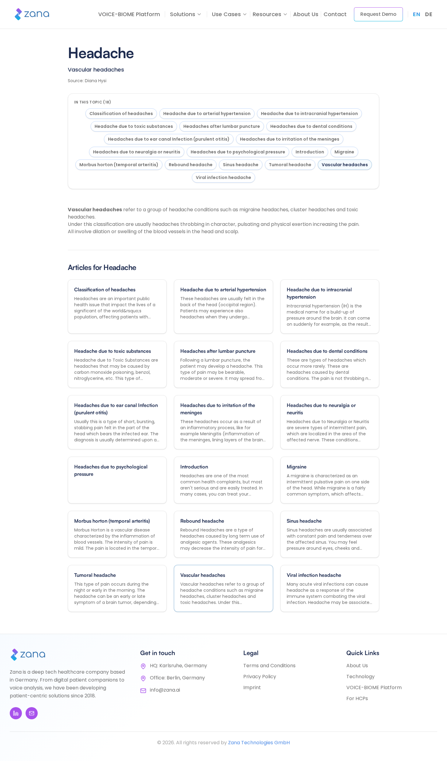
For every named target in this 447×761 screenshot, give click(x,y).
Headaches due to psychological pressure (238, 152)
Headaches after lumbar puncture (221, 126)
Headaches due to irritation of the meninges (289, 139)
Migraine (344, 152)
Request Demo (378, 14)
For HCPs (357, 698)
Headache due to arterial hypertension (207, 113)
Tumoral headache (290, 165)
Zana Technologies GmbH (259, 742)
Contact (335, 14)
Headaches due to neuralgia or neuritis (136, 152)
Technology (360, 676)
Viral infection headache (223, 177)
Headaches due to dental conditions (311, 126)
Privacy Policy (259, 676)
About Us (305, 14)
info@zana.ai (165, 689)
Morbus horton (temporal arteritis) (118, 165)
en (416, 14)
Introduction (310, 152)
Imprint (252, 687)
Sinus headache (240, 165)
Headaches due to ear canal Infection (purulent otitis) (169, 139)
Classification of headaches (121, 113)
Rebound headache (191, 165)
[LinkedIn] (16, 713)
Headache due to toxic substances (134, 126)
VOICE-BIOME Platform (129, 14)
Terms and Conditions (269, 665)
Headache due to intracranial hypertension (309, 113)
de (428, 14)
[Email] (32, 713)
